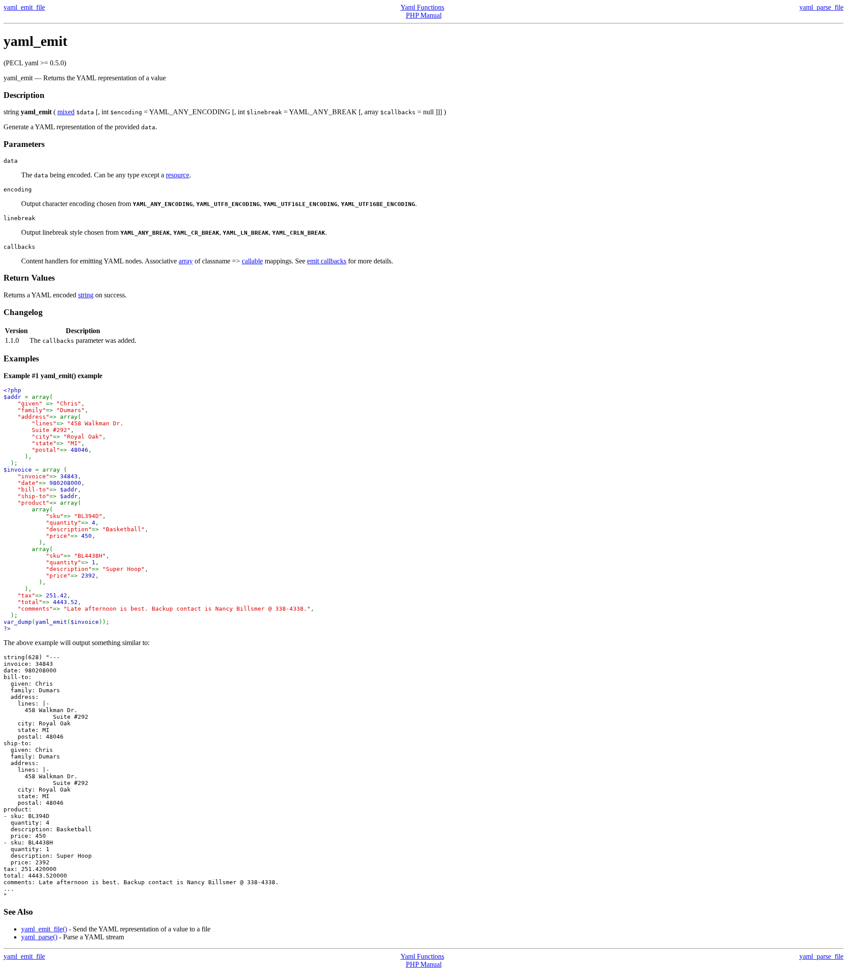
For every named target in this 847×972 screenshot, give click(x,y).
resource (177, 175)
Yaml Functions (422, 7)
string (86, 295)
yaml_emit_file (24, 7)
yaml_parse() (39, 937)
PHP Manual (424, 15)
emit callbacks (326, 261)
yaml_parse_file (821, 7)
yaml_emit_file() (44, 929)
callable (252, 261)
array (186, 261)
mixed (66, 112)
